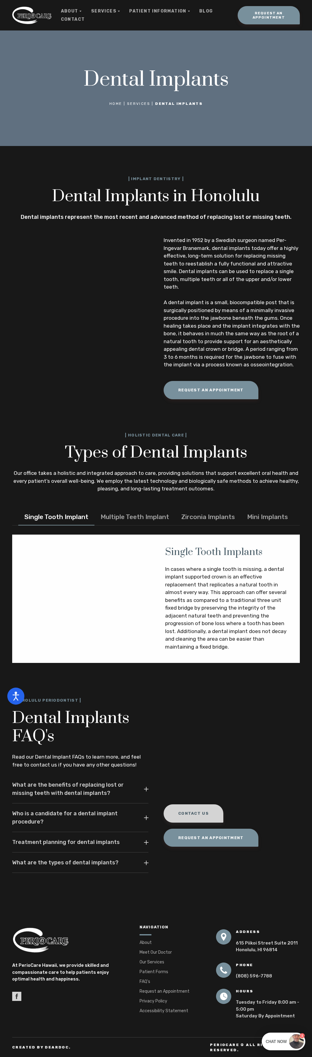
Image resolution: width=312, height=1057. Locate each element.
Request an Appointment (165, 991)
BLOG (206, 11)
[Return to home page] (32, 15)
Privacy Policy (153, 1001)
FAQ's (145, 981)
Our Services (152, 962)
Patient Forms (154, 971)
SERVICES (103, 11)
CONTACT (73, 19)
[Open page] (66, 940)
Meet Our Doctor (156, 952)
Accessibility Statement (164, 1010)
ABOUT (69, 11)
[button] (269, 15)
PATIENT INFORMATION (157, 11)
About (146, 942)
